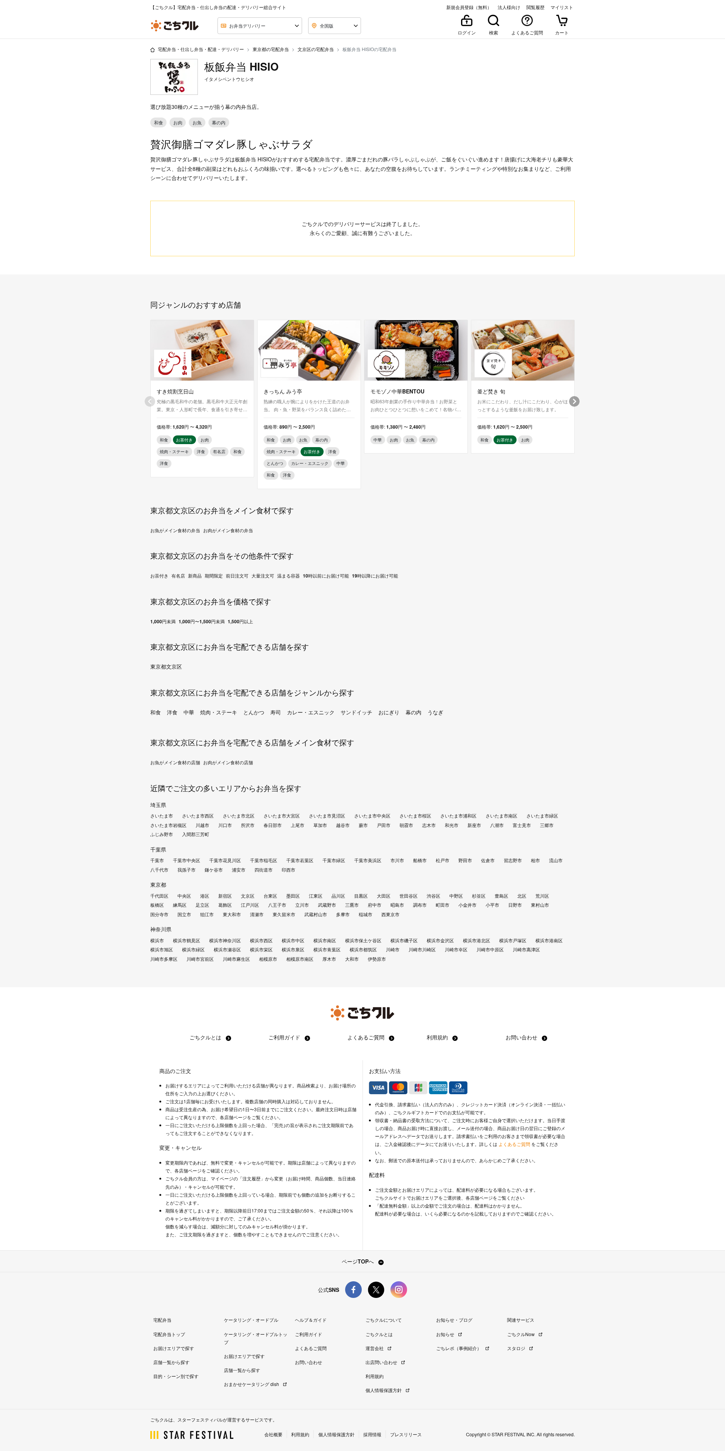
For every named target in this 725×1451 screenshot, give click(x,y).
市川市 (397, 860)
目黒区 (361, 895)
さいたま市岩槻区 (168, 825)
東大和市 (232, 914)
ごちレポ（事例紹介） (459, 1348)
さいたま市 (161, 815)
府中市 (374, 904)
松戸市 (442, 860)
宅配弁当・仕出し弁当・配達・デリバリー (201, 49)
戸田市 (383, 825)
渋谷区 (433, 895)
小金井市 (467, 904)
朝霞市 (406, 825)
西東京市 (390, 914)
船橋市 (420, 860)
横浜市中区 (293, 940)
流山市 (556, 860)
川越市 (202, 825)
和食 (155, 712)
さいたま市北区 (239, 815)
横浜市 (157, 940)
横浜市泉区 (293, 949)
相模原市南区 (299, 958)
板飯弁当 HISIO (241, 66)
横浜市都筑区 (363, 949)
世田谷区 (409, 895)
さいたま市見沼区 (327, 815)
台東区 (270, 895)
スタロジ (516, 1348)
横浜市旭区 (161, 949)
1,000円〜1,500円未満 (202, 621)
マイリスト (562, 7)
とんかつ (253, 712)
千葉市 (157, 860)
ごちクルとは (206, 1037)
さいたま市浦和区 (458, 815)
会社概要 (273, 1434)
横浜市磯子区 (404, 940)
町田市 (442, 904)
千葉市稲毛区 (263, 860)
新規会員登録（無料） (469, 7)
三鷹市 (352, 904)
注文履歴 (251, 1178)
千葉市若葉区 (299, 860)
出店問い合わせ (382, 1362)
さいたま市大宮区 (282, 815)
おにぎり (389, 712)
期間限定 (214, 575)
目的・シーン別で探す (176, 1376)
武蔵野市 (327, 904)
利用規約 (438, 1037)
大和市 (352, 958)
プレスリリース (406, 1434)
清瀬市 (257, 914)
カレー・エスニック (311, 712)
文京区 (248, 895)
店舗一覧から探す (171, 1362)
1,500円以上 (240, 621)
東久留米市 (284, 914)
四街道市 (264, 869)
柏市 (535, 860)
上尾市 (297, 825)
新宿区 (225, 895)
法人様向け (509, 7)
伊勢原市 (377, 958)
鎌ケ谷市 (214, 869)
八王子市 (277, 904)
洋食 (172, 712)
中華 (189, 712)
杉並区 (479, 895)
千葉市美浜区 (367, 860)
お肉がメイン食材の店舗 (228, 762)
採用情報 (372, 1434)
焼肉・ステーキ (218, 712)
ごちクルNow (521, 1334)
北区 (521, 895)
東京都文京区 (166, 666)
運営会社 (375, 1348)
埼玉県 (158, 804)
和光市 (451, 825)
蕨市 (363, 825)
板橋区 (157, 904)
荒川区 (542, 895)
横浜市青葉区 (327, 949)
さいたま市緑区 (542, 815)
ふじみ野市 (161, 834)
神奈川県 (160, 929)
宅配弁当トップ (169, 1334)
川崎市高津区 (526, 949)
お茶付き (159, 575)
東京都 (158, 884)
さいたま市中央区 (372, 815)
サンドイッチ (356, 712)
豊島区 (501, 895)
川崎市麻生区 (236, 958)
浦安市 (238, 869)
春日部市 (273, 825)
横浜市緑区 (193, 949)
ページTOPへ (358, 1261)
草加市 (320, 825)
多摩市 (343, 914)
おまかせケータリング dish (252, 1384)
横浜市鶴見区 (186, 940)
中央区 (184, 895)
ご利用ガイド (285, 1037)
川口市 (225, 825)
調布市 (420, 904)
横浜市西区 (261, 940)
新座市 (474, 825)
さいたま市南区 (501, 815)
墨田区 (293, 895)
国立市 (184, 914)
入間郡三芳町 (195, 834)
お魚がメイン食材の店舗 (175, 762)
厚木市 (329, 958)
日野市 (515, 904)
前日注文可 (237, 575)
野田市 (465, 860)
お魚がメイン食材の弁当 (175, 530)
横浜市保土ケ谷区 (363, 940)
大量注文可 (262, 575)
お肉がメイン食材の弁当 (228, 530)
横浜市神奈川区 (225, 940)
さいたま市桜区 (415, 815)
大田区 (383, 895)
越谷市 (343, 825)
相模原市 (268, 958)
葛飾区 (225, 904)
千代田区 (159, 895)
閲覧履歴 (535, 7)
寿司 (275, 712)
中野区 (456, 895)
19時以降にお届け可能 (375, 575)
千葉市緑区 (333, 860)
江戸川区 (250, 904)
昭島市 (397, 904)
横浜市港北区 (476, 940)
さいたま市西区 (198, 815)
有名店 (178, 575)
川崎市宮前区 (200, 958)
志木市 (429, 825)
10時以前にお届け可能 (326, 575)
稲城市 (365, 914)
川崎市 (393, 949)
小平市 (492, 904)
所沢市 (248, 825)
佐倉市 (488, 860)
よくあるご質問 (366, 1037)
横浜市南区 (324, 940)
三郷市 (547, 825)
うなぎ (435, 712)
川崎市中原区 (490, 949)
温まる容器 (288, 575)
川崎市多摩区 (163, 958)
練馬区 (180, 904)
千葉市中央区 (186, 860)
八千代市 (159, 869)
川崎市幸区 (456, 949)
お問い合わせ (522, 1037)
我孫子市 (186, 869)
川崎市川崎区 (422, 949)
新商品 (195, 575)
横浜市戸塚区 (512, 940)
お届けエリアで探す (173, 1348)
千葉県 (158, 849)
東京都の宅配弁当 (271, 49)
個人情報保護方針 (384, 1390)
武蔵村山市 (315, 914)
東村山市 (540, 904)
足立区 (202, 904)
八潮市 (497, 825)
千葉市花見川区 (225, 860)
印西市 (288, 869)
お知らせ (445, 1334)
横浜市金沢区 (440, 940)
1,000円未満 (163, 621)
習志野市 (513, 860)
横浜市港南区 (549, 940)
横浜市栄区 (261, 949)
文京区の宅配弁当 (316, 49)
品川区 (338, 895)
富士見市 (522, 825)
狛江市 (207, 914)
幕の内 (413, 712)
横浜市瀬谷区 (227, 949)
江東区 (315, 895)
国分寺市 (159, 914)
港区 (204, 895)
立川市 (302, 904)
